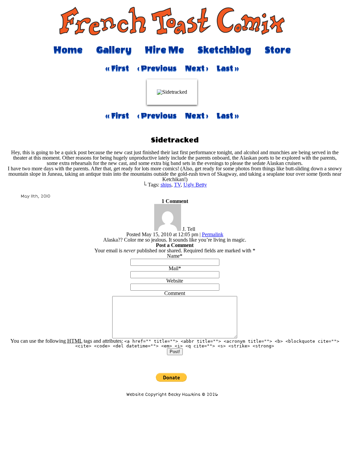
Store (278, 50)
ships (166, 184)
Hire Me (164, 50)
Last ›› (228, 68)
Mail (173, 268)
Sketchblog (224, 50)
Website (174, 281)
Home (68, 50)
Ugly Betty (195, 184)
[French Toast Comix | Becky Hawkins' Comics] (172, 33)
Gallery (113, 50)
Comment (174, 293)
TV (177, 184)
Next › (196, 68)
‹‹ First (117, 68)
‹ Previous (157, 68)
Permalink (212, 234)
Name (173, 256)
